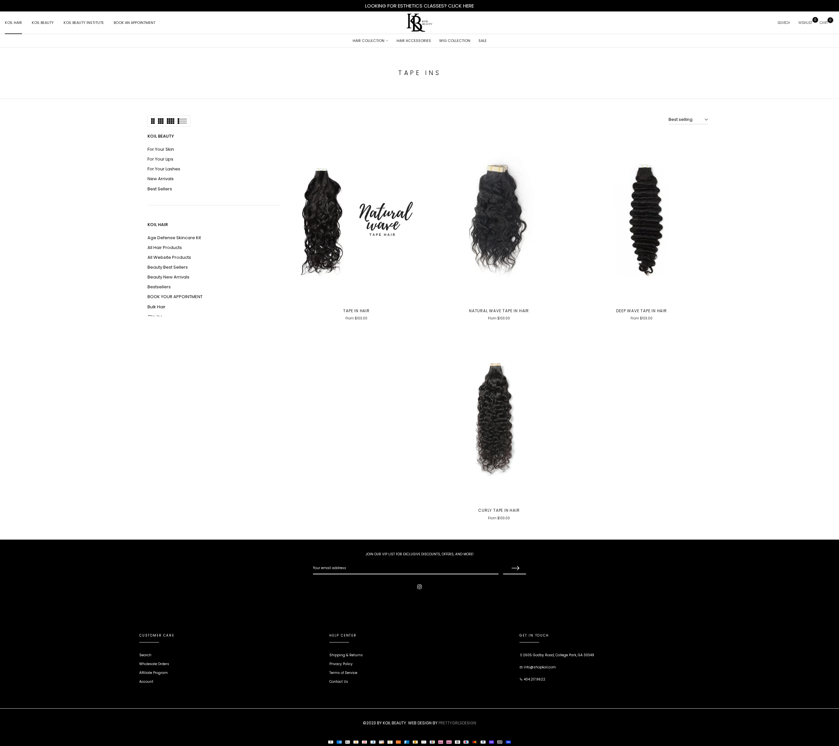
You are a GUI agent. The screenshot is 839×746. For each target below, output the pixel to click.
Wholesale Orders (154, 663)
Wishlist (805, 22)
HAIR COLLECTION (368, 40)
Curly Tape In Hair (498, 510)
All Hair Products (164, 247)
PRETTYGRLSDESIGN (457, 723)
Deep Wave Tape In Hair (641, 311)
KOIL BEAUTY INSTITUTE (84, 22)
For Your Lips (160, 159)
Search (145, 655)
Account (146, 681)
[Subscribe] (514, 568)
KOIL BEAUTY (43, 22)
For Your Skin (160, 149)
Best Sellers (159, 189)
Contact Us (338, 681)
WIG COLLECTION (454, 40)
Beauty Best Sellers (167, 267)
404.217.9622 (534, 679)
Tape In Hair (356, 311)
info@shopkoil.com (539, 667)
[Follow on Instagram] (419, 586)
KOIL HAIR (13, 22)
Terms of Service (343, 672)
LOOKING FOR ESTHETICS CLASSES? (406, 5)
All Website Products (169, 257)
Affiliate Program (153, 672)
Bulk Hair (156, 307)
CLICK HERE (461, 5)
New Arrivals (160, 179)
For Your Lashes (163, 169)
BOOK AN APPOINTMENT (134, 22)
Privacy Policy (341, 663)
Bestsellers (159, 287)
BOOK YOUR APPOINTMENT (175, 297)
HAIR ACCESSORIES (414, 40)
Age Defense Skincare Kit (174, 238)
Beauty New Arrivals (168, 277)
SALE (482, 40)
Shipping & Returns (346, 655)
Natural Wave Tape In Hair (499, 311)
